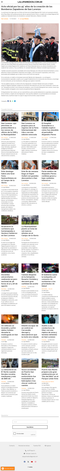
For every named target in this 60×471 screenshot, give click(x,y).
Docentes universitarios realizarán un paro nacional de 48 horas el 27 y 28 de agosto (9, 280)
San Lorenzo (4, 19)
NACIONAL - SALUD (47, 289)
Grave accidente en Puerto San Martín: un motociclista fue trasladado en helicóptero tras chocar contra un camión (28, 377)
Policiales (23, 286)
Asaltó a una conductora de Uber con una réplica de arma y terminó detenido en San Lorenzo (49, 331)
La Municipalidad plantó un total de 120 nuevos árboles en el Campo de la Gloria (29, 230)
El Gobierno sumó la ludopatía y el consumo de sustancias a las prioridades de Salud (49, 280)
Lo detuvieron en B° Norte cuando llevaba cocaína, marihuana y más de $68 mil (8, 374)
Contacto (12, 445)
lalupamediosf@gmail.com (30, 456)
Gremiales (3, 289)
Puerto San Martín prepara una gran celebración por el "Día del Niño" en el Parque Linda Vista (50, 374)
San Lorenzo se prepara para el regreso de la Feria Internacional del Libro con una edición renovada (29, 129)
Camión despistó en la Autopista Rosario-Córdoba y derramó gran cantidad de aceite (29, 279)
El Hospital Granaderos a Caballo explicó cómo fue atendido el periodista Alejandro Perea (50, 129)
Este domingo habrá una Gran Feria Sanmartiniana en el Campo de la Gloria (8, 177)
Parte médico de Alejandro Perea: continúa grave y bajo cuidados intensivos (49, 175)
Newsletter (4, 415)
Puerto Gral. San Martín (48, 381)
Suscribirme (30, 427)
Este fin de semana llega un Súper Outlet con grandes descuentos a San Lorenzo (30, 175)
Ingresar (48, 445)
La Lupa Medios (24, 19)
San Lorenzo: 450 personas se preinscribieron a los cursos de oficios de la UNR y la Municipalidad (9, 129)
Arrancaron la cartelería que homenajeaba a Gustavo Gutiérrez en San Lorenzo (9, 230)
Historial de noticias (24, 445)
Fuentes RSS (37, 445)
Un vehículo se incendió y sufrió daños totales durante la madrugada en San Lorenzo (9, 331)
